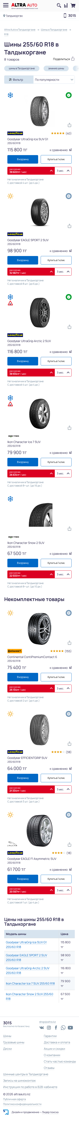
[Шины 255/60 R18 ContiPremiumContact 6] (39, 629)
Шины (7, 1036)
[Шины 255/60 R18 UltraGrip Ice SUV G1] (39, 111)
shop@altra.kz (47, 1022)
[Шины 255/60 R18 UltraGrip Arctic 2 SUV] (39, 313)
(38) (69, 752)
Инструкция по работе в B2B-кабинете (30, 1087)
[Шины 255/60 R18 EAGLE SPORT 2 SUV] (39, 212)
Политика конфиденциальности (22, 1104)
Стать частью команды (60, 1061)
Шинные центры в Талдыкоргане (25, 1074)
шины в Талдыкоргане (22, 68)
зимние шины (56, 68)
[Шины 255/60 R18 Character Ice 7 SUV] (39, 414)
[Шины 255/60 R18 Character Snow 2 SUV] (39, 515)
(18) (69, 853)
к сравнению (59, 150)
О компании (52, 1055)
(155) (68, 651)
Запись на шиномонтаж (19, 1080)
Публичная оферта (14, 1099)
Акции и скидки (54, 1049)
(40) (69, 133)
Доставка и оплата (57, 1042)
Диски (7, 1049)
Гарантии (50, 1036)
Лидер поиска (50, 1112)
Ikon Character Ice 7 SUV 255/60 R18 (30, 983)
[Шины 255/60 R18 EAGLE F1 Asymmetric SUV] (39, 831)
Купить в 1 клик (56, 159)
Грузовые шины (13, 1042)
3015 (72, 16)
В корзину (23, 159)
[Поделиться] (57, 59)
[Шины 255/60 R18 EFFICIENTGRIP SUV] (39, 730)
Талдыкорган (14, 16)
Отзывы (49, 1068)
